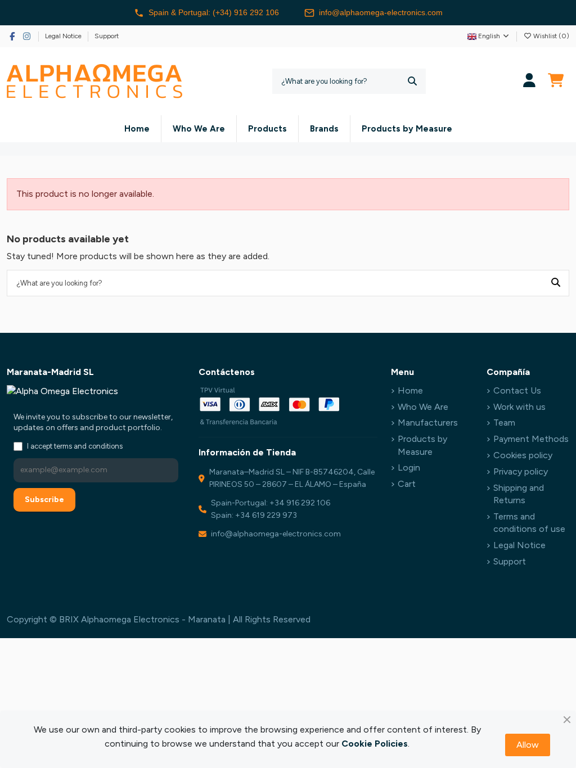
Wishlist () (550, 36)
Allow (527, 744)
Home (410, 390)
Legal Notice (64, 36)
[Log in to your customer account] (529, 81)
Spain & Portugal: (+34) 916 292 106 (213, 12)
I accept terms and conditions (75, 446)
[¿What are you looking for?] (412, 81)
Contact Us (517, 390)
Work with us (519, 406)
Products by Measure (422, 445)
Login (409, 467)
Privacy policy (520, 471)
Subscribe (44, 499)
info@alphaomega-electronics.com (381, 12)
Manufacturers (428, 422)
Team (504, 422)
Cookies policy (522, 455)
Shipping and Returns (518, 493)
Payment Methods (531, 438)
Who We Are (423, 406)
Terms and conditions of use (529, 522)
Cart (407, 483)
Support (106, 36)
